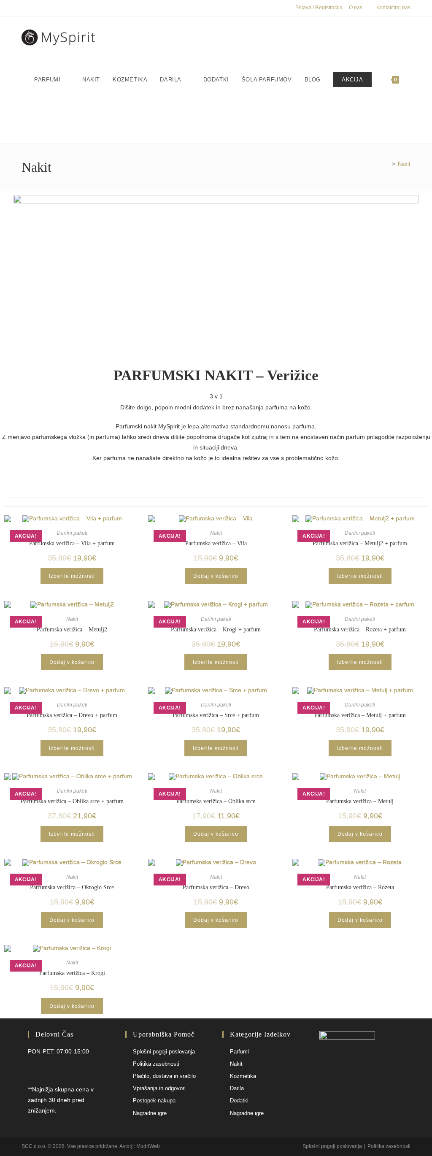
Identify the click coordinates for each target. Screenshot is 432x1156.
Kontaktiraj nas (393, 8)
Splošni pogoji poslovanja (164, 1051)
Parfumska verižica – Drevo (216, 887)
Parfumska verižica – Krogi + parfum (216, 629)
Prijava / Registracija (319, 8)
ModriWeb (148, 1146)
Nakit (404, 164)
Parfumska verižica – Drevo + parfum (72, 715)
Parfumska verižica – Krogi (72, 973)
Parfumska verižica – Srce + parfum (216, 715)
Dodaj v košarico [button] (215, 576)
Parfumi (239, 1051)
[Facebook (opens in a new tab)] (25, 8)
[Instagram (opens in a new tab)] (33, 8)
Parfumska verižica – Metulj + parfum (360, 715)
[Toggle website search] (36, 122)
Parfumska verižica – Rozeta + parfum (360, 629)
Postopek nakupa (154, 1100)
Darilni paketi (72, 533)
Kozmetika (243, 1076)
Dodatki (239, 1100)
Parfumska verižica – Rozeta (360, 887)
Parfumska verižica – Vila (216, 543)
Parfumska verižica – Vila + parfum (72, 543)
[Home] (387, 164)
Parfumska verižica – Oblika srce (215, 801)
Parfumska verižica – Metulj (360, 801)
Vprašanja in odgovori (159, 1088)
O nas (355, 8)
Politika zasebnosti (156, 1064)
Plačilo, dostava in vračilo (164, 1076)
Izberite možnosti (72, 576)
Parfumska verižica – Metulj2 (72, 629)
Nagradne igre (150, 1113)
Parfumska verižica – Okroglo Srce (72, 887)
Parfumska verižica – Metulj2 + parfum (360, 543)
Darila (237, 1088)
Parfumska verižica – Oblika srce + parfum (72, 801)
